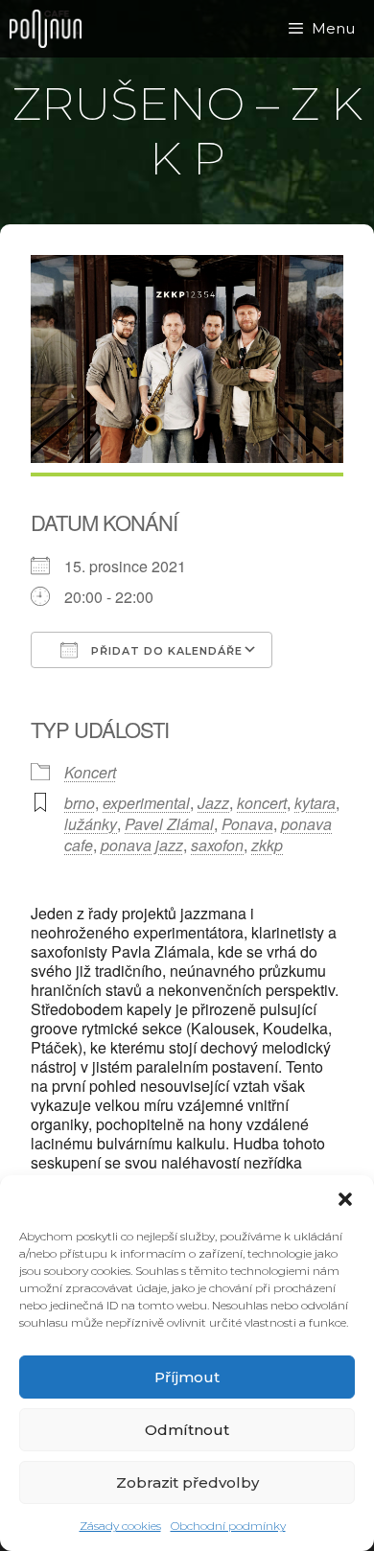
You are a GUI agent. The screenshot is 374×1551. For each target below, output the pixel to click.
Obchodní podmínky (228, 1525)
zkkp (267, 845)
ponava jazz (142, 845)
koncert (262, 803)
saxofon (217, 845)
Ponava (247, 824)
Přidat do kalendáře (165, 651)
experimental (146, 803)
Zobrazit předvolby (187, 1482)
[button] (345, 1199)
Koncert (90, 772)
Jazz (213, 803)
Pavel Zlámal (169, 824)
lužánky (90, 824)
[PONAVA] (50, 29)
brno (79, 803)
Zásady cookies (120, 1525)
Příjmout (187, 1377)
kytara (315, 803)
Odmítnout (187, 1430)
